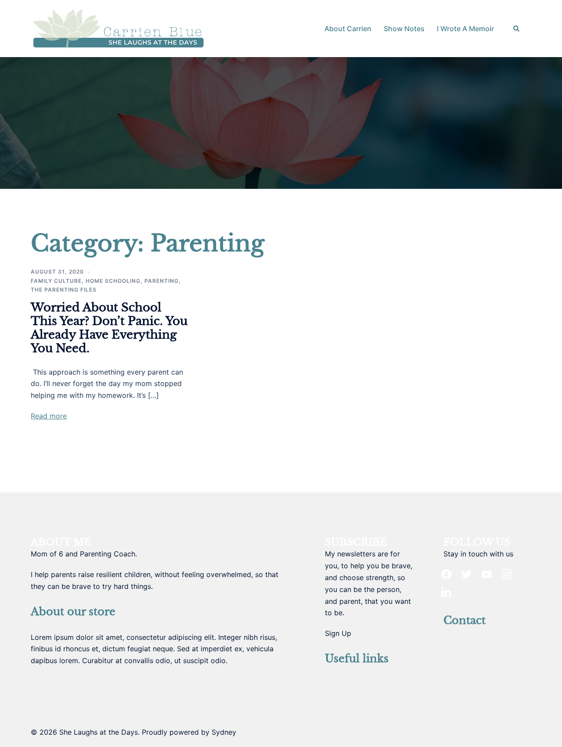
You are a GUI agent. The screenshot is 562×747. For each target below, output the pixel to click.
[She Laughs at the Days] (118, 27)
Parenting (161, 281)
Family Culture (56, 281)
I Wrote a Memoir (465, 28)
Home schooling (113, 281)
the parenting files (64, 289)
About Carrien (347, 28)
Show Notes (404, 28)
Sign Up (338, 633)
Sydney (224, 732)
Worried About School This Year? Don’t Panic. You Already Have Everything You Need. (109, 328)
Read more (49, 415)
